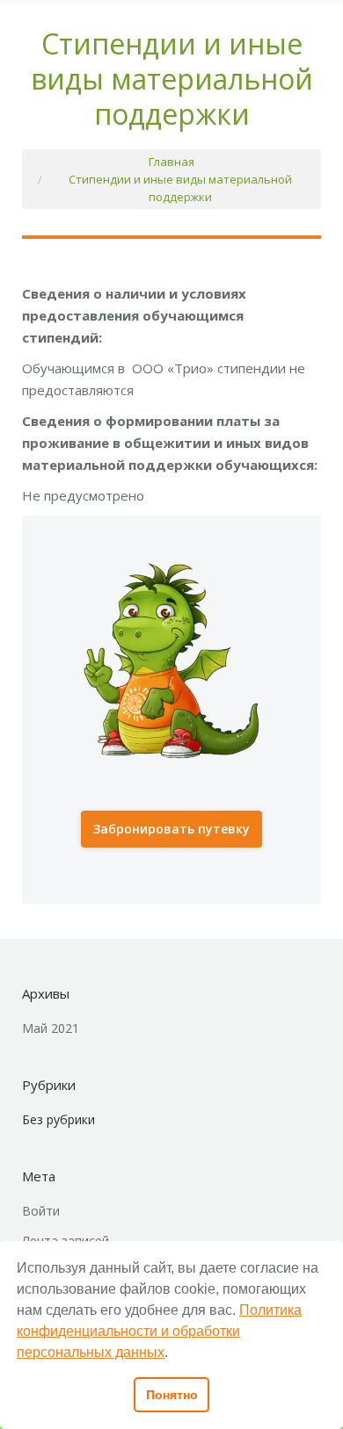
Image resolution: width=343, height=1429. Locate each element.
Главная (171, 162)
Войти (41, 1210)
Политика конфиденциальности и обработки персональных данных (159, 1331)
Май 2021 (50, 1028)
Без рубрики (58, 1119)
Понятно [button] (172, 1395)
